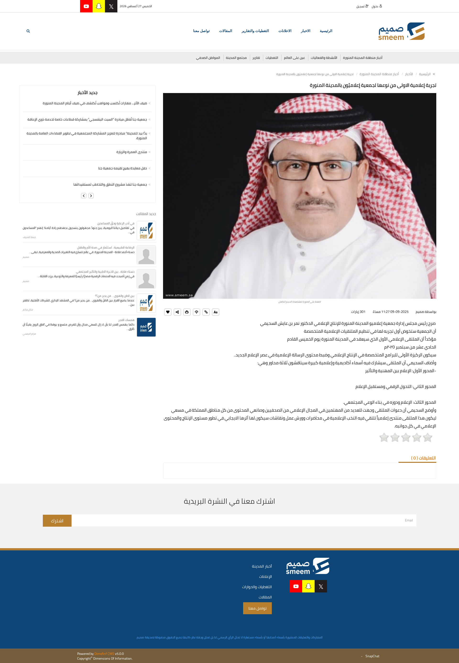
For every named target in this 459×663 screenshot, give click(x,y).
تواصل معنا (201, 31)
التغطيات (272, 58)
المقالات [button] (225, 31)
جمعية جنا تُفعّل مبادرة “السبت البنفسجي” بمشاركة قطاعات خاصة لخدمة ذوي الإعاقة (87, 119)
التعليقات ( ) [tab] (423, 458)
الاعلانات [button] (285, 31)
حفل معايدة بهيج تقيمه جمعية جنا (122, 168)
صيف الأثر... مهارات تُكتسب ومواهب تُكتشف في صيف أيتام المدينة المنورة (95, 103)
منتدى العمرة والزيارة (131, 151)
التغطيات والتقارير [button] (255, 31)
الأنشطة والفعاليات (324, 58)
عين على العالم (294, 58)
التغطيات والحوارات (257, 586)
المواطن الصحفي (208, 58)
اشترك (57, 520)
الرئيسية (326, 31)
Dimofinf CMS (104, 654)
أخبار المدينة (262, 566)
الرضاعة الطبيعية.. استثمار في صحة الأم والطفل (105, 247)
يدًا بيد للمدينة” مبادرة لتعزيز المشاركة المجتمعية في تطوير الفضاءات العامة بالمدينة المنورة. (87, 135)
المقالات (265, 597)
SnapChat (372, 656)
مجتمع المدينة (236, 58)
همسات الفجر (126, 320)
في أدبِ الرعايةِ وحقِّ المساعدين (115, 223)
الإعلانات (265, 576)
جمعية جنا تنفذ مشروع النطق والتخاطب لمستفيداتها (110, 184)
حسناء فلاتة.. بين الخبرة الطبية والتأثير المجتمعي (105, 271)
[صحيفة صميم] (401, 31)
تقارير (256, 58)
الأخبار (409, 74)
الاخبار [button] (305, 31)
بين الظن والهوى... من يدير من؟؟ (114, 295)
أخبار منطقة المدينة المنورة (362, 58)
